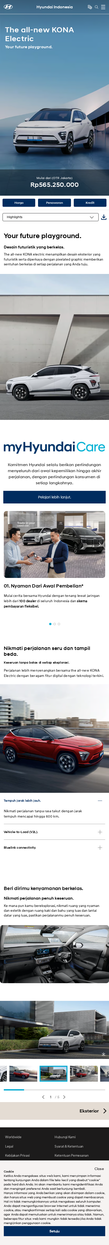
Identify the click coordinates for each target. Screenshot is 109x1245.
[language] (90, 7)
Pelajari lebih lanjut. (54, 497)
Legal (9, 1146)
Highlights (14, 217)
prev (43, 1097)
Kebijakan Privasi (17, 1155)
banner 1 (50, 624)
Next (103, 98)
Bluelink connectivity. (20, 847)
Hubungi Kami (65, 1137)
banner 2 (54, 624)
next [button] (99, 544)
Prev (5, 98)
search (97, 7)
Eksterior (89, 1111)
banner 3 (59, 624)
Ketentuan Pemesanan (72, 1155)
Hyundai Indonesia (55, 7)
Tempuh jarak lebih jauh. (22, 800)
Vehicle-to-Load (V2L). (21, 832)
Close (99, 1168)
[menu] (103, 7)
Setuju (54, 1231)
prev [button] (9, 544)
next (64, 1097)
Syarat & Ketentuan (69, 1146)
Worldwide (13, 1137)
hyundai (8, 7)
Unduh (103, 1054)
